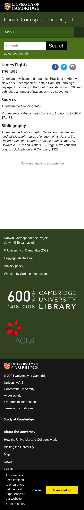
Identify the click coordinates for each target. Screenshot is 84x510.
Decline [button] (37, 490)
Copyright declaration (19, 258)
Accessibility (12, 395)
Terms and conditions (18, 408)
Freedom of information (20, 402)
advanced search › (16, 53)
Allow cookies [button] (62, 490)
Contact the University (19, 389)
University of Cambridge (23, 250)
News (8, 461)
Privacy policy (13, 266)
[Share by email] (72, 67)
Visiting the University (19, 447)
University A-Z (13, 382)
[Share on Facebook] (55, 67)
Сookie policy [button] (15, 504)
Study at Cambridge (19, 419)
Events (8, 469)
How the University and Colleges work (30, 439)
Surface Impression (33, 273)
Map (7, 454)
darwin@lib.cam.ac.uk (19, 242)
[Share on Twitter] (64, 67)
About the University (19, 431)
